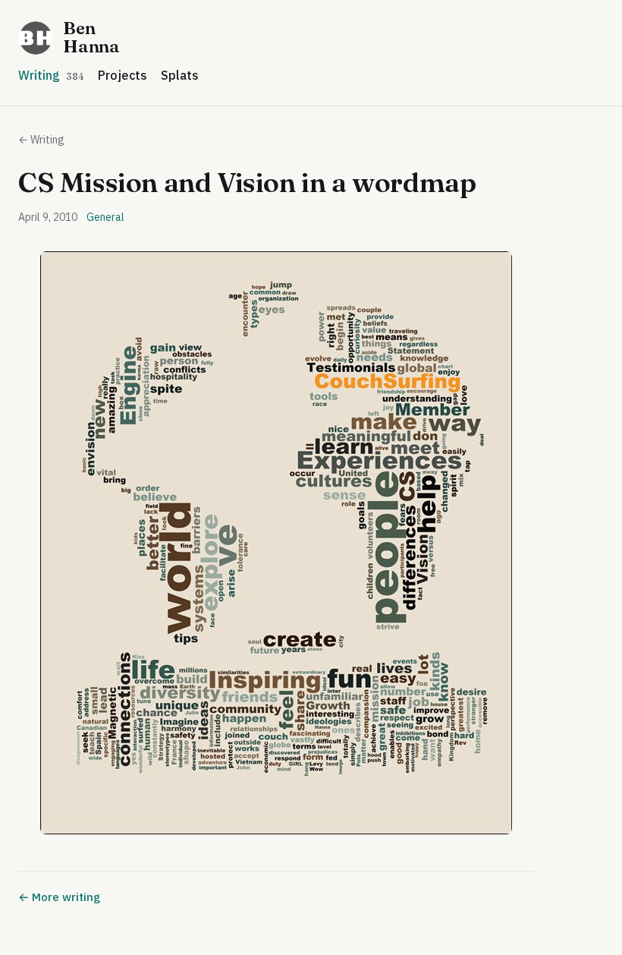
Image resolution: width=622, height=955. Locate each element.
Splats (180, 75)
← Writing (41, 140)
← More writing (59, 897)
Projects (122, 75)
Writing (51, 75)
